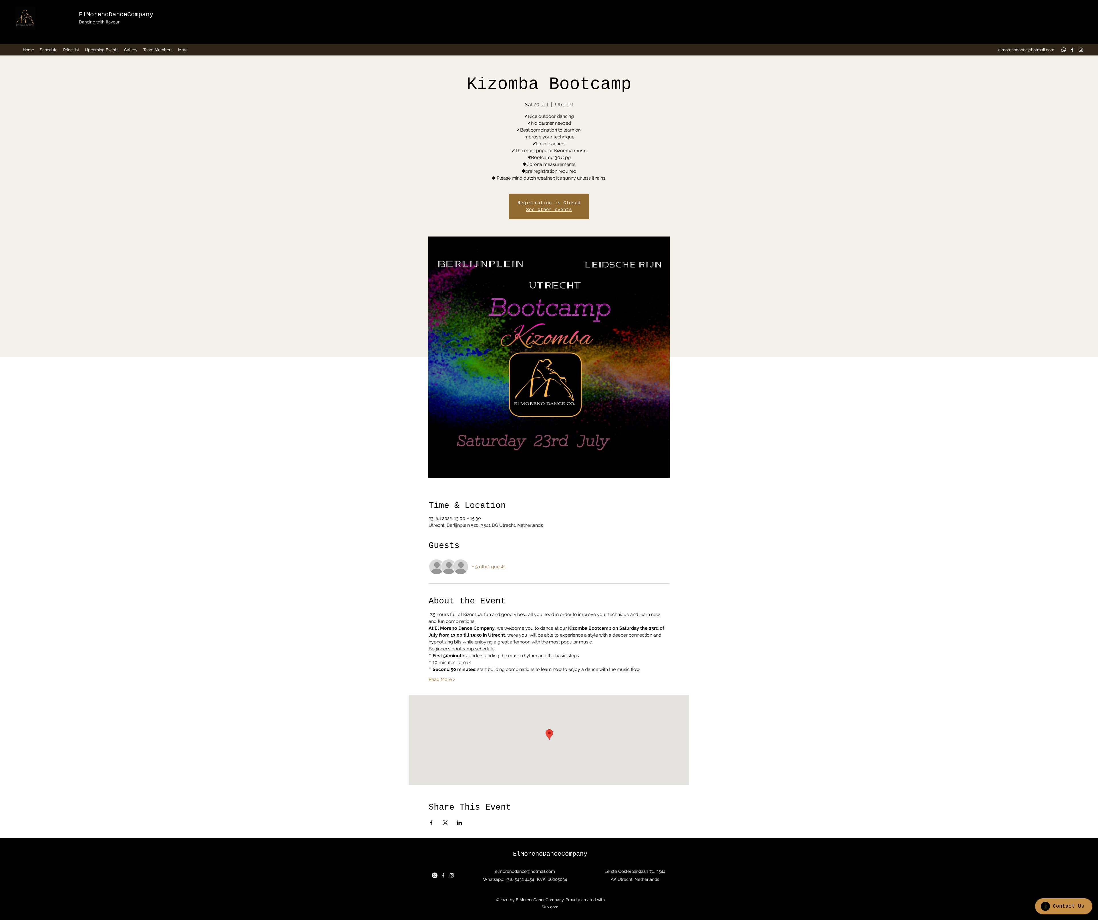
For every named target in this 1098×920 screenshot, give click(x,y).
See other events (549, 209)
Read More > (442, 679)
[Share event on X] (445, 822)
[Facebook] (1072, 50)
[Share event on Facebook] (431, 822)
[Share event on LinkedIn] (459, 822)
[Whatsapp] (1064, 50)
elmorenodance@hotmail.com (1026, 49)
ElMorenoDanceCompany (116, 14)
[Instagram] (1081, 50)
